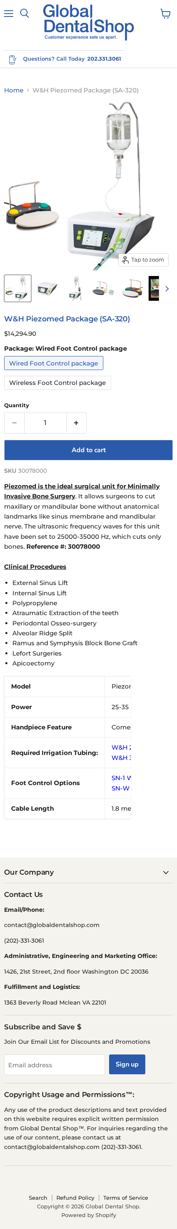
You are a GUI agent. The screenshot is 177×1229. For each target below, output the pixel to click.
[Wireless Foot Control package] (58, 392)
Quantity (16, 405)
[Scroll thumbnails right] (165, 289)
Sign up (127, 1064)
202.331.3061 (104, 58)
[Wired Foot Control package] (54, 372)
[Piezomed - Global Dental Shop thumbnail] (18, 288)
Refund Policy (75, 1197)
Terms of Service (125, 1197)
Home (13, 90)
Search (38, 1197)
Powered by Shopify (88, 1215)
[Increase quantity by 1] (77, 423)
